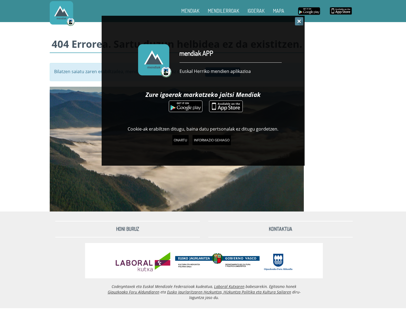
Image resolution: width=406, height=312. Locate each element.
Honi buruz (127, 229)
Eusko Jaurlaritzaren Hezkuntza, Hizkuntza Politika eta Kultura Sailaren (229, 292)
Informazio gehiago (212, 140)
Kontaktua (280, 229)
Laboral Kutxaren (229, 286)
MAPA (278, 11)
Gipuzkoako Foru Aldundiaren (133, 292)
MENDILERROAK (223, 11)
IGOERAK (256, 11)
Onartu (180, 140)
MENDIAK (190, 11)
